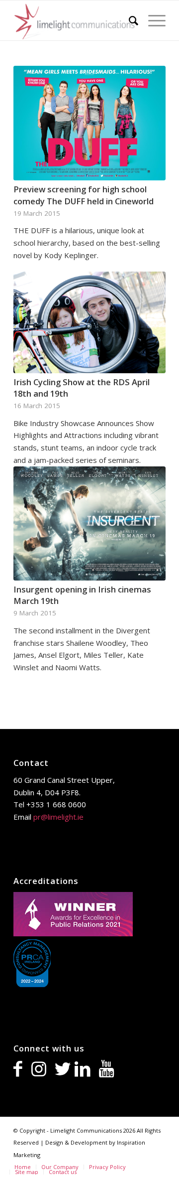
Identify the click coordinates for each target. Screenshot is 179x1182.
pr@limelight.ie (58, 817)
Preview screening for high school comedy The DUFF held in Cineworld (83, 194)
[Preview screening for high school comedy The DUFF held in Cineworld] (89, 123)
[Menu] (152, 20)
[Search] (128, 20)
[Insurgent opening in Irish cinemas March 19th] (89, 523)
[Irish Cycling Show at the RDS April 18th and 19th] (89, 322)
